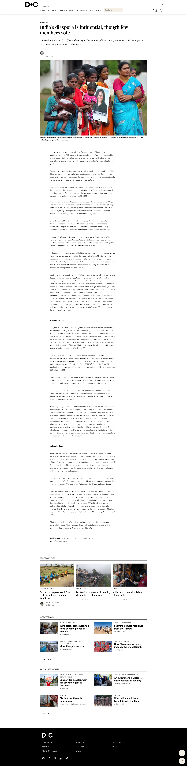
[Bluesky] (66, 758)
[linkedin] (60, 758)
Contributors (47, 742)
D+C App (80, 747)
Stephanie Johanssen (79, 704)
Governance (81, 10)
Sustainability (95, 10)
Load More (46, 659)
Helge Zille (65, 688)
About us (45, 747)
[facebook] (49, 758)
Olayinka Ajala (120, 704)
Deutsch (162, 4)
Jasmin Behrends (67, 704)
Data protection (117, 742)
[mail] (43, 758)
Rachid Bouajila (120, 631)
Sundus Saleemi (52, 603)
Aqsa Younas (66, 634)
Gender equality (66, 10)
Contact (113, 747)
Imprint (79, 751)
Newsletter (80, 742)
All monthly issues (49, 751)
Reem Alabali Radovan (123, 683)
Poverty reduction (48, 10)
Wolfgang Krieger (121, 650)
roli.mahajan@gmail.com (59, 541)
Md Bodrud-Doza (67, 649)
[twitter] (55, 758)
